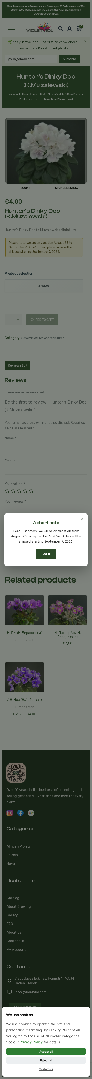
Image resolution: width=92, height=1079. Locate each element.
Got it (46, 554)
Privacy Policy (31, 1042)
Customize (46, 1069)
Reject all (46, 1060)
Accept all (46, 1051)
